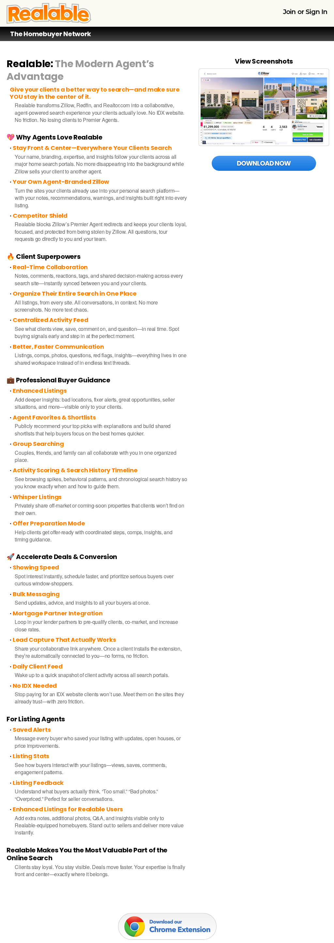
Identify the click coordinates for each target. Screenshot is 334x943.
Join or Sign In (305, 12)
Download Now (264, 163)
